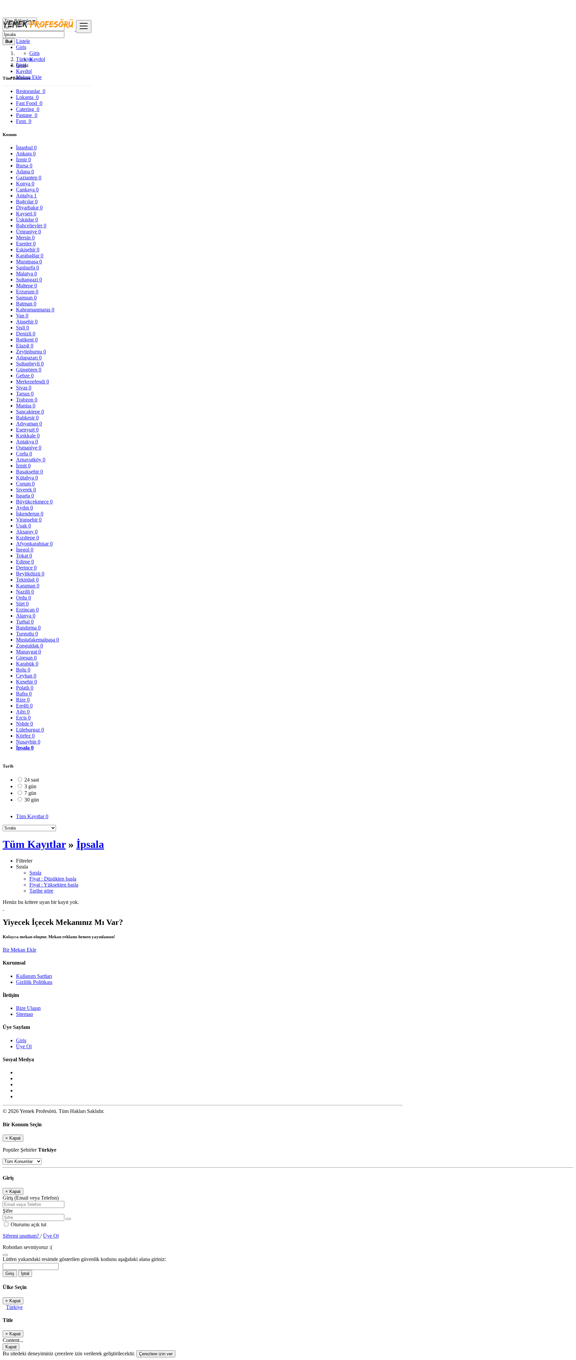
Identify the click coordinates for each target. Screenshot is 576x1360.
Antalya (26, 195)
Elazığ (24, 345)
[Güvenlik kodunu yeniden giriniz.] (5, 1253)
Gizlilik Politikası (34, 982)
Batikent (27, 339)
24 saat (31, 780)
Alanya (25, 615)
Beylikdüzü (30, 573)
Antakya (27, 441)
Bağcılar (27, 201)
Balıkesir (27, 417)
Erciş (23, 718)
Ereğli (24, 706)
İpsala (25, 748)
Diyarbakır (29, 207)
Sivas (23, 387)
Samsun (26, 297)
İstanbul (26, 147)
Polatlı (24, 688)
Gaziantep (28, 177)
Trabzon (26, 399)
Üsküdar (27, 219)
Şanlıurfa (27, 267)
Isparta (25, 495)
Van (22, 315)
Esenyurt (27, 429)
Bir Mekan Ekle (19, 950)
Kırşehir (26, 682)
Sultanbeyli (30, 363)
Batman (26, 303)
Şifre (8, 1211)
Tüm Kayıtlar (32, 816)
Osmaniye (28, 447)
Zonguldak (29, 645)
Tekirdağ (27, 579)
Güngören (28, 369)
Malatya (26, 273)
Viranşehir (29, 519)
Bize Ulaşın (28, 1008)
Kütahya (27, 477)
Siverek (26, 489)
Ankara (26, 153)
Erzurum (27, 291)
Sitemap (24, 1014)
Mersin (25, 237)
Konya (25, 183)
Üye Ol (24, 1046)
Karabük (27, 663)
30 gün (31, 800)
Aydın (24, 507)
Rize (23, 700)
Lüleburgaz (30, 730)
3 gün (30, 786)
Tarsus (25, 393)
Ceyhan (26, 675)
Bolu (23, 669)
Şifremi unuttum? (21, 1236)
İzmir (23, 159)
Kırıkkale (28, 435)
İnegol (24, 549)
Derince (26, 567)
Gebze (25, 375)
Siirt (22, 603)
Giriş (34, 53)
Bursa (24, 165)
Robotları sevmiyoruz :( (27, 1247)
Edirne (25, 561)
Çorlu (24, 453)
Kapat (11, 1346)
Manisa (25, 405)
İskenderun (29, 513)
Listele (23, 41)
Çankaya (27, 189)
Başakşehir (29, 471)
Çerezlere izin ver (156, 1353)
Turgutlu (27, 633)
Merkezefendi (32, 381)
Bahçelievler (31, 225)
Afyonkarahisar (34, 543)
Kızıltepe (27, 537)
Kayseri (26, 213)
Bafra (24, 694)
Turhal (25, 621)
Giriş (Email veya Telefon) (31, 1198)
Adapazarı (29, 357)
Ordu (23, 597)
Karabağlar (29, 255)
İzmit (23, 465)
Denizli (25, 333)
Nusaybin (28, 742)
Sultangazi (29, 279)
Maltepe (26, 285)
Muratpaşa (29, 261)
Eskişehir (27, 249)
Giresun (26, 657)
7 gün (30, 793)
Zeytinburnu (31, 351)
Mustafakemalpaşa (37, 639)
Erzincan (27, 609)
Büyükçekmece (34, 501)
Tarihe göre (41, 891)
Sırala (35, 873)
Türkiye (14, 1307)
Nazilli (25, 591)
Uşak (23, 525)
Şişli (22, 327)
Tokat (24, 555)
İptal (25, 1273)
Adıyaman (29, 423)
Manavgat (28, 651)
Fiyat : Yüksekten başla (53, 885)
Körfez (25, 736)
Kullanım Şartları (34, 976)
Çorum (25, 483)
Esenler (26, 243)
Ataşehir (27, 321)
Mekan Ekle (29, 77)
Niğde (24, 724)
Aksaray (27, 531)
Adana (25, 171)
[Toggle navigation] (83, 26)
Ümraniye (28, 231)
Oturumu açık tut (27, 1224)
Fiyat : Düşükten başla (52, 879)
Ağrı (23, 712)
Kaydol (37, 59)
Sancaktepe (30, 411)
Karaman (27, 585)
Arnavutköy (30, 459)
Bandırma (28, 627)
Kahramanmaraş (35, 309)
